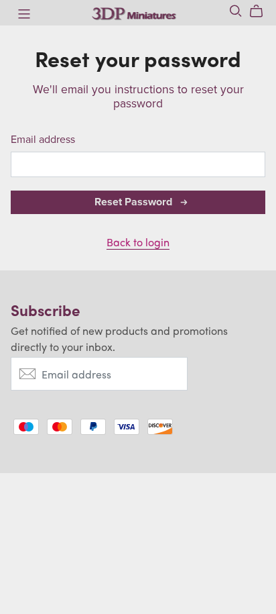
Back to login (138, 242)
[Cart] (262, 11)
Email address (43, 140)
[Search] (236, 11)
